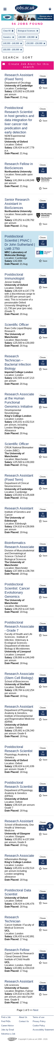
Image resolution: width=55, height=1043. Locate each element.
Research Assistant (19, 508)
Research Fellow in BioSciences (19, 166)
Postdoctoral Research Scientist (18, 749)
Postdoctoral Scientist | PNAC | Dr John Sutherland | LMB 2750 (20, 242)
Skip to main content (12, 2)
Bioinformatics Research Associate (19, 545)
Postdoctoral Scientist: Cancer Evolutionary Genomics (17, 590)
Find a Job (6, 1017)
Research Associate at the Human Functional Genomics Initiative (19, 400)
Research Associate (19, 855)
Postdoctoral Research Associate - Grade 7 (19, 626)
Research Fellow (17, 950)
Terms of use (38, 1017)
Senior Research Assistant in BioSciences (17, 204)
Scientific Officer (17, 324)
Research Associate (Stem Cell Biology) (19, 676)
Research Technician (12, 919)
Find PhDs (6, 1021)
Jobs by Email (7, 1030)
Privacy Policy (39, 1021)
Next (35, 1010)
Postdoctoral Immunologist (14, 276)
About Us (23, 1017)
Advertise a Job (8, 1034)
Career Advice (7, 1025)
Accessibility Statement (43, 1030)
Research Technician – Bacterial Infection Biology (18, 362)
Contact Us (24, 1021)
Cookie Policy (39, 1025)
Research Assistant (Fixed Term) (19, 77)
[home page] (26, 12)
